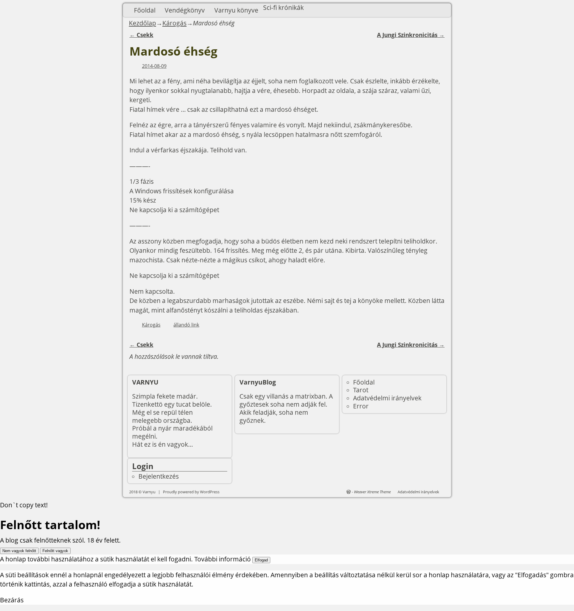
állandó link (186, 324)
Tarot (360, 390)
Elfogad (261, 560)
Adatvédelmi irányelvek (387, 398)
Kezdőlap (142, 23)
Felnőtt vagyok (55, 551)
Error (361, 406)
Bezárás (12, 600)
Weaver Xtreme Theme (372, 491)
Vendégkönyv (185, 10)
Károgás (174, 23)
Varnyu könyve (236, 10)
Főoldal (144, 10)
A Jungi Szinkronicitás (411, 35)
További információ (222, 559)
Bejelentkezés (158, 476)
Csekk (141, 35)
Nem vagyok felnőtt (19, 551)
